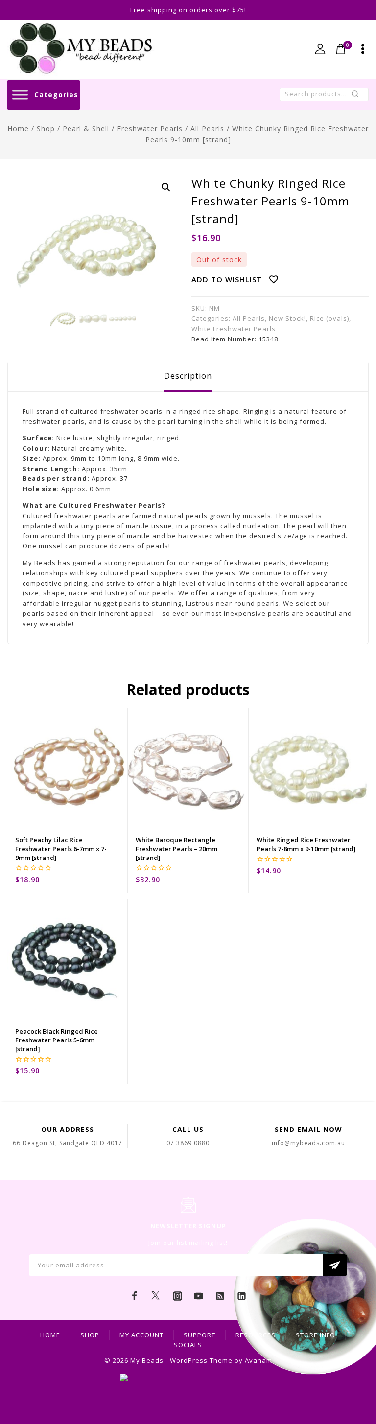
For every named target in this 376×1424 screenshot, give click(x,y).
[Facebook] (134, 1296)
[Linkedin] (241, 1296)
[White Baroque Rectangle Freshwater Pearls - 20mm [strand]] (188, 768)
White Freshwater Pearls (233, 328)
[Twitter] (155, 1296)
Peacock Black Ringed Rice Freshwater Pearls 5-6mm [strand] (56, 1040)
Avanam (258, 1360)
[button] (166, 187)
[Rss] (220, 1296)
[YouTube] (198, 1296)
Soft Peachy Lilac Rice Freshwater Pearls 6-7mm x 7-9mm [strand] (61, 849)
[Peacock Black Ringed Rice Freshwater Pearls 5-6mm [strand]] (67, 958)
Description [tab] (188, 375)
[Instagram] (177, 1296)
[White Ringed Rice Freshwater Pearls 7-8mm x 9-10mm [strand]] (309, 768)
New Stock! (287, 318)
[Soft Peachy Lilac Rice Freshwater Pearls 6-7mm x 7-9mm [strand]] (67, 768)
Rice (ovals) (329, 318)
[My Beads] (81, 49)
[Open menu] (363, 49)
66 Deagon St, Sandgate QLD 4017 (67, 1143)
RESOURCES (255, 1335)
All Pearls (249, 318)
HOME (50, 1335)
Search (358, 96)
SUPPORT (199, 1335)
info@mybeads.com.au (308, 1143)
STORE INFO (315, 1335)
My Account (141, 1335)
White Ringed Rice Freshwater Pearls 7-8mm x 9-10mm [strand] (306, 844)
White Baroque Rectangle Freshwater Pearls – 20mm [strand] (176, 849)
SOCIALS (188, 1344)
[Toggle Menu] (20, 94)
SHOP (89, 1335)
